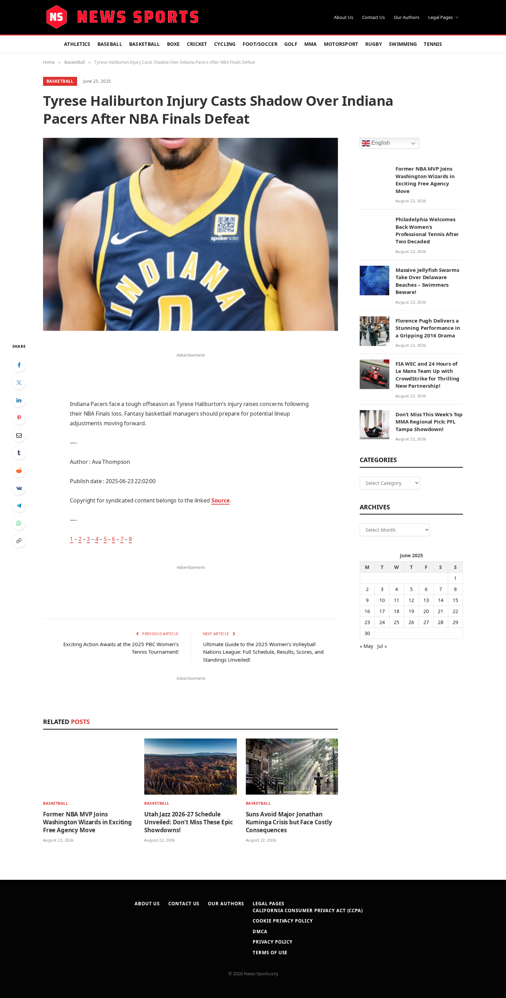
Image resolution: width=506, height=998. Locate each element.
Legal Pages (440, 17)
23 (367, 622)
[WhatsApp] (19, 523)
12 (411, 600)
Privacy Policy (273, 942)
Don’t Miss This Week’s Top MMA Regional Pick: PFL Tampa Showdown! (429, 421)
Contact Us (373, 17)
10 (382, 600)
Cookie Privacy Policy (283, 921)
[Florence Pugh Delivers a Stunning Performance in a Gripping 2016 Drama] (374, 331)
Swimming (403, 44)
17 (382, 611)
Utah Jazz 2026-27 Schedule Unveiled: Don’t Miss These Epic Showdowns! (188, 822)
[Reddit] (19, 470)
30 (367, 633)
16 (367, 611)
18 (396, 611)
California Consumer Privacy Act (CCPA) (308, 910)
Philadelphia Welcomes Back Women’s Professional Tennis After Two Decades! (427, 230)
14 (440, 600)
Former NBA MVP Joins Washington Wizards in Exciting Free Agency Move (87, 822)
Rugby (373, 44)
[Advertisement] (190, 370)
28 (440, 622)
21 (440, 611)
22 (455, 611)
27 (426, 622)
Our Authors (406, 17)
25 (396, 622)
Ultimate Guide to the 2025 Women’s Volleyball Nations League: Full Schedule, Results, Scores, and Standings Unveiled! (263, 652)
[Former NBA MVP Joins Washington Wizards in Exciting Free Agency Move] (89, 767)
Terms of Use (270, 952)
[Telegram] (19, 505)
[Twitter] (19, 382)
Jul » (382, 646)
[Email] (19, 435)
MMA (310, 44)
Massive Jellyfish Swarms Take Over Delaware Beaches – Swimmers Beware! (427, 280)
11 (396, 600)
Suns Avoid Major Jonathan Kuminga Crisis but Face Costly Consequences (289, 822)
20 (426, 611)
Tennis (433, 44)
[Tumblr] (19, 453)
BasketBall (144, 44)
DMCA (260, 931)
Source (220, 500)
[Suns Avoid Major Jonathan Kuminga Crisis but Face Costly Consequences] (292, 767)
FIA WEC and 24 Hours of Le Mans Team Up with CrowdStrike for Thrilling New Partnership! (428, 374)
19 (411, 611)
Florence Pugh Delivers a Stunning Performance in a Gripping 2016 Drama (428, 328)
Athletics (77, 44)
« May (366, 646)
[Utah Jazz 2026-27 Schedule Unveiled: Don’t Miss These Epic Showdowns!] (190, 767)
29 (455, 622)
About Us (343, 17)
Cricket (197, 44)
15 (455, 600)
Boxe (173, 44)
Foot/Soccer (260, 44)
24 (382, 622)
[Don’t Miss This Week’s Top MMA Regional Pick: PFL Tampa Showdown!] (374, 425)
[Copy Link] (19, 541)
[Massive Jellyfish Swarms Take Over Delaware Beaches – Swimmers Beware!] (374, 280)
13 (426, 600)
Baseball (109, 44)
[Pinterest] (19, 418)
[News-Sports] (122, 17)
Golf (290, 44)
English (380, 143)
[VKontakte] (19, 488)
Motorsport (341, 44)
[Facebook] (19, 365)
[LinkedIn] (19, 400)
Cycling (225, 44)
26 (411, 622)
